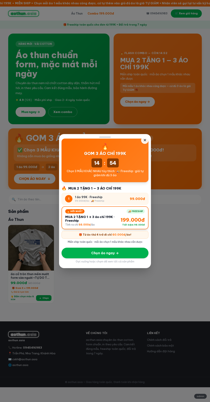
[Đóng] (105, 137)
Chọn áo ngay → (105, 253)
